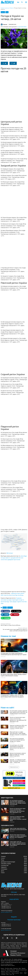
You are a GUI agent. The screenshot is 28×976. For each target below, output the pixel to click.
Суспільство (3, 969)
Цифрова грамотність (6, 973)
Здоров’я (23, 968)
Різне (7, 12)
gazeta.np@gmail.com (6, 912)
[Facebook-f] (3, 938)
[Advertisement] (14, 201)
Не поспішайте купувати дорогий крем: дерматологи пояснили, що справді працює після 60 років (18, 712)
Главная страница (5, 8)
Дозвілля (3, 971)
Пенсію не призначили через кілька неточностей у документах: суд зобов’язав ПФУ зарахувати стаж (18, 719)
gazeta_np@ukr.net (6, 930)
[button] (26, 2)
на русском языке (21, 26)
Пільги (7, 971)
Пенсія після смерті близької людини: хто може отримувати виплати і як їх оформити (18, 836)
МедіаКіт (14, 917)
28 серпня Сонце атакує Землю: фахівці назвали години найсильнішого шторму (13, 675)
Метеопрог (10, 553)
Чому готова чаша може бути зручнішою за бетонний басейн (18, 829)
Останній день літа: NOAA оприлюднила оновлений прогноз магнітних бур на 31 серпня (13, 654)
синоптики (10, 607)
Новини (11, 8)
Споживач (3, 974)
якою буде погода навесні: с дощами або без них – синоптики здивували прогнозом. (14, 557)
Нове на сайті (7, 707)
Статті (10, 974)
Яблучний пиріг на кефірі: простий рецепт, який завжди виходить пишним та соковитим (18, 733)
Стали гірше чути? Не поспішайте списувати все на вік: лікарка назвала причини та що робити (18, 843)
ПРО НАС (14, 892)
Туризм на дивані (15, 973)
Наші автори (14, 899)
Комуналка (15, 968)
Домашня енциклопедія (21, 969)
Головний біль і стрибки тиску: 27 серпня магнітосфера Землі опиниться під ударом (12, 696)
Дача (20, 968)
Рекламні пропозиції (14, 919)
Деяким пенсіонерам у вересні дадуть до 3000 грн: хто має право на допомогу (18, 754)
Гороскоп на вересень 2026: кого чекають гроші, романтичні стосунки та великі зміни (18, 727)
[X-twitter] (12, 938)
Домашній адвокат (11, 969)
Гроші (21, 973)
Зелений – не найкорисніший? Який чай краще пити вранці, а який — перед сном (18, 761)
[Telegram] (7, 938)
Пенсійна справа (8, 968)
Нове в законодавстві (14, 971)
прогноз (4, 607)
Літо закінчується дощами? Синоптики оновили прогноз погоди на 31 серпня (17, 740)
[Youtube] (16, 938)
